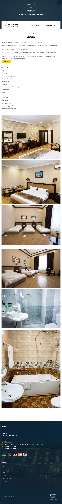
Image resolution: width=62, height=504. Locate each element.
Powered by (53, 494)
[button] (51, 25)
